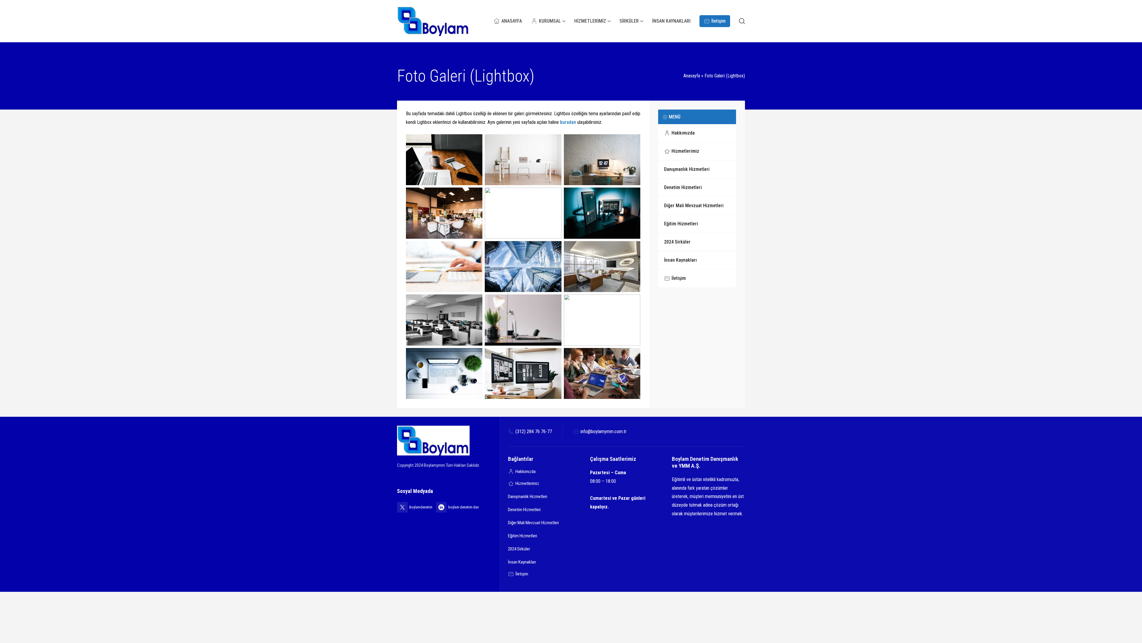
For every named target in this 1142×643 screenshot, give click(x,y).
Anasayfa (691, 76)
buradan (568, 122)
